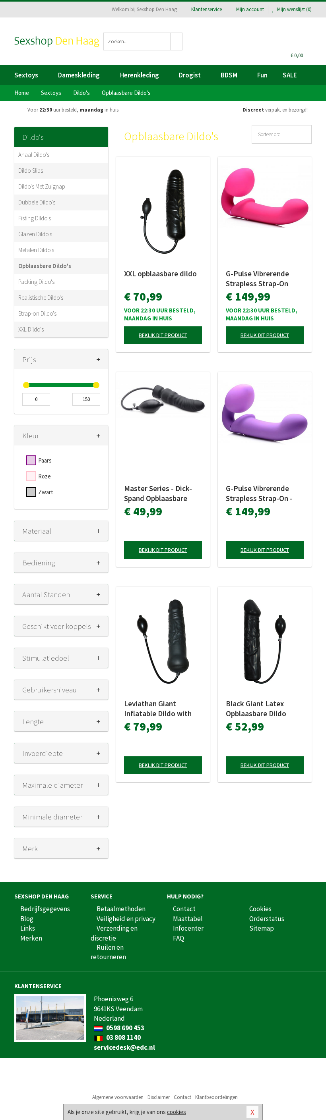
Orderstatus (266, 918)
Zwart (45, 492)
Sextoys (26, 75)
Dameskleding (79, 75)
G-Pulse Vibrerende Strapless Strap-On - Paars (259, 493)
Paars (45, 460)
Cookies (260, 908)
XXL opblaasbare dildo (160, 273)
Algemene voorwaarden (118, 1097)
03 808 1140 (123, 1037)
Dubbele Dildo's (36, 202)
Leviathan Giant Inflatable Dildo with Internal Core (158, 709)
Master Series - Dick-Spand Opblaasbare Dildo (158, 493)
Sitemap (261, 928)
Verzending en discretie (114, 933)
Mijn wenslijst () (294, 9)
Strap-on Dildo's (37, 313)
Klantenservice (206, 9)
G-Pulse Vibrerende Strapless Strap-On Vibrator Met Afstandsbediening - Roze (259, 279)
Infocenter (188, 928)
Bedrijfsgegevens (45, 908)
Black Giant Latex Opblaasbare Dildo (256, 708)
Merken (31, 938)
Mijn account (250, 9)
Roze (44, 476)
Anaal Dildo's (33, 154)
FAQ (178, 938)
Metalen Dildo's (36, 250)
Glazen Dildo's (35, 234)
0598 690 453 (124, 1028)
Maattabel (188, 918)
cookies (176, 1112)
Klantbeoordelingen (216, 1097)
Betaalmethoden (121, 908)
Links (27, 928)
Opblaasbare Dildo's (44, 266)
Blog (26, 918)
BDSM (229, 75)
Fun (262, 75)
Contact (184, 908)
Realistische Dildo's (40, 297)
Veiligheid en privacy (126, 918)
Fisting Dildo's (34, 218)
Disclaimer (158, 1097)
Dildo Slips (30, 170)
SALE (290, 75)
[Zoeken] (176, 41)
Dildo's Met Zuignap (41, 186)
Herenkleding (139, 75)
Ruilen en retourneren (108, 952)
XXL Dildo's (31, 329)
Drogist (190, 75)
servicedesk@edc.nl (124, 1047)
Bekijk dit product (163, 335)
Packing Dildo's (36, 281)
